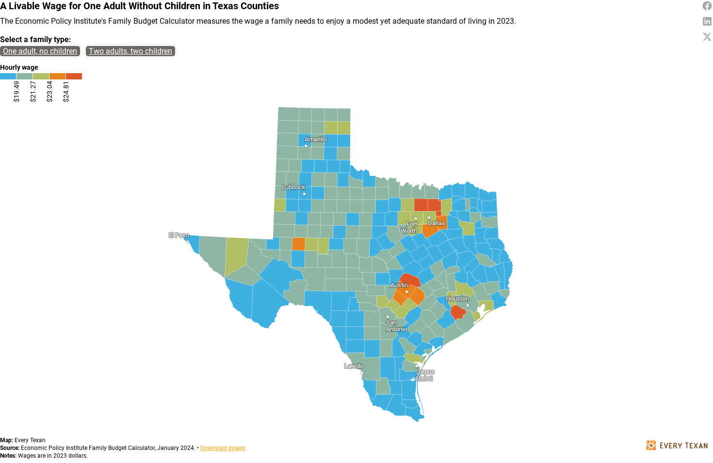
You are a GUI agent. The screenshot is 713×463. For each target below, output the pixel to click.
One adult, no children (40, 51)
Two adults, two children (130, 51)
